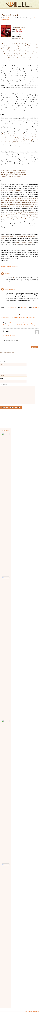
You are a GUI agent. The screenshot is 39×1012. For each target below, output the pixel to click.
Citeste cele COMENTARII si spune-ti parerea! (17, 317)
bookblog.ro (19, 4)
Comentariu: (3, 385)
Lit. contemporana (11, 307)
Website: (2, 378)
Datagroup (19, 33)
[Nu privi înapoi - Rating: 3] (5, 647)
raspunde (34, 347)
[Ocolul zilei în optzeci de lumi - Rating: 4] (5, 791)
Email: (2, 372)
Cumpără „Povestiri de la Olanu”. (10, 266)
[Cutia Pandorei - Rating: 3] (5, 504)
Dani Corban (18, 29)
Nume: (2, 362)
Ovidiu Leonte (10, 18)
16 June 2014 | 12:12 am (9, 335)
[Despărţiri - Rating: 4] (5, 934)
